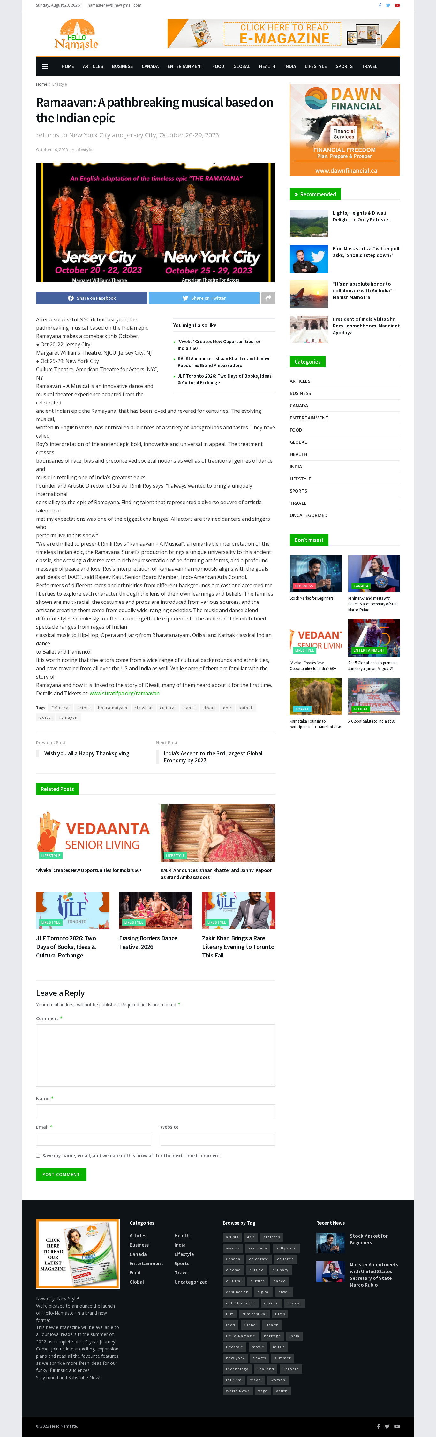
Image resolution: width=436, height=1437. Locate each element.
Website (169, 1127)
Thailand (265, 1368)
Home (68, 66)
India (290, 66)
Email (44, 1127)
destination (237, 1291)
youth (282, 1390)
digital (263, 1291)
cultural (168, 708)
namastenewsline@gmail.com (114, 5)
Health (267, 66)
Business (122, 66)
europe (271, 1303)
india (294, 1335)
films (280, 1313)
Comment (49, 1018)
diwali (209, 708)
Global (241, 66)
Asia (251, 1236)
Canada (150, 66)
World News (238, 1390)
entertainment (240, 1303)
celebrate (258, 1258)
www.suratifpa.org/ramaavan (125, 693)
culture (257, 1281)
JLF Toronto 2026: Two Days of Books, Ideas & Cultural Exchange (66, 946)
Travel (370, 66)
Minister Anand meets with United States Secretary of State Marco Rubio (373, 604)
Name (45, 1098)
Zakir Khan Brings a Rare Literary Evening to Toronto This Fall (238, 946)
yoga (262, 1390)
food (230, 1324)
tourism (234, 1380)
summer (282, 1358)
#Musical (60, 708)
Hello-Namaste (240, 1335)
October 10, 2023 (52, 149)
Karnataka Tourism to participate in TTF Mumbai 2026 (315, 724)
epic (227, 708)
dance (189, 708)
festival (294, 1303)
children (285, 1258)
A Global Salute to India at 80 (371, 721)
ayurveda (258, 1248)
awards (233, 1248)
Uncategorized (308, 515)
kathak (246, 708)
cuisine (256, 1269)
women (278, 1380)
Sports (344, 66)
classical (144, 708)
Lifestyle (316, 66)
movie (258, 1346)
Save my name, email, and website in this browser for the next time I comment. (132, 1155)
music (279, 1346)
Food (218, 66)
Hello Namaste (63, 1426)
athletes (272, 1236)
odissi (45, 717)
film (230, 1313)
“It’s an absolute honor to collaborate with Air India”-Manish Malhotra (363, 290)
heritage (272, 1335)
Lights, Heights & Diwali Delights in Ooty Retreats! (362, 216)
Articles (93, 66)
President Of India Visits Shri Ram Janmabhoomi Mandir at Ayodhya (366, 325)
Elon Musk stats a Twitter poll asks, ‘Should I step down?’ (366, 251)
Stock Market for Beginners (311, 598)
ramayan (68, 717)
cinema (233, 1269)
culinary (280, 1269)
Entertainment (185, 66)
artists (232, 1236)
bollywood (286, 1248)
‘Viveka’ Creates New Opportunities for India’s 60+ (89, 870)
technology (237, 1368)
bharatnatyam (112, 708)
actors (84, 708)
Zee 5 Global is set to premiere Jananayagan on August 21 (372, 665)
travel (256, 1380)
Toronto (291, 1368)
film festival (255, 1313)
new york (235, 1358)
